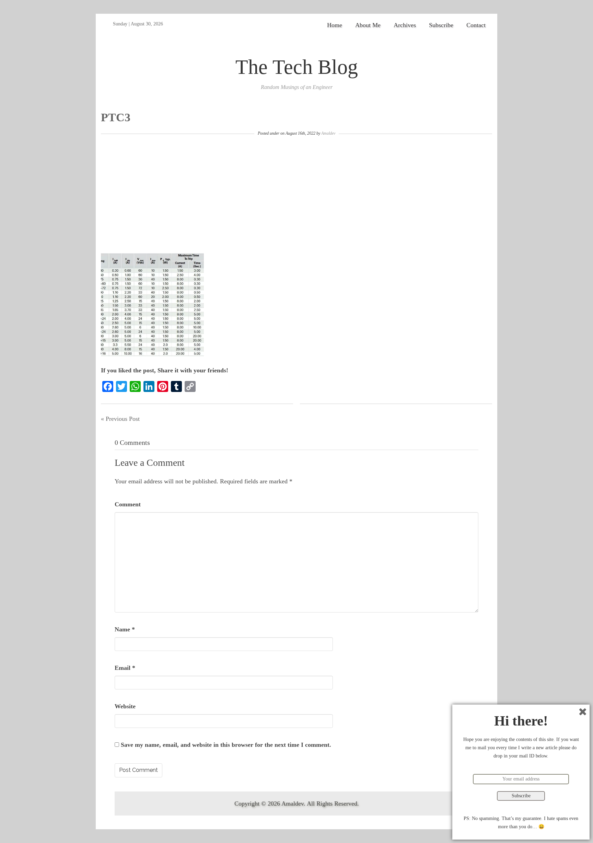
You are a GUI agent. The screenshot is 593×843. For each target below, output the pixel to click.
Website (125, 706)
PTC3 (115, 117)
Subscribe (441, 25)
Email (125, 667)
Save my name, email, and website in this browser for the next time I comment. (226, 744)
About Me (368, 25)
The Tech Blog (296, 67)
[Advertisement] (296, 195)
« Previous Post (120, 418)
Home (334, 25)
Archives (405, 25)
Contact (476, 25)
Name (125, 629)
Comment (128, 504)
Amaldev (328, 133)
